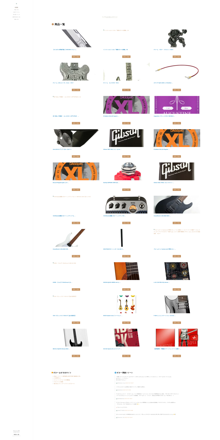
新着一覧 (16, 19)
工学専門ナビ (57, 378)
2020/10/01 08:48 (129, 410)
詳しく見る (76, 56)
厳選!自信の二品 (16, 16)
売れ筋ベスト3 (16, 14)
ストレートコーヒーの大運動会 (62, 380)
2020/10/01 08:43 (127, 390)
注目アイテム (16, 12)
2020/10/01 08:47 (129, 383)
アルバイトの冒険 (58, 381)
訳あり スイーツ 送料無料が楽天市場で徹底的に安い (67, 376)
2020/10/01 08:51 (128, 398)
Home (16, 7)
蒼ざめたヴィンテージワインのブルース (64, 383)
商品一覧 (16, 9)
